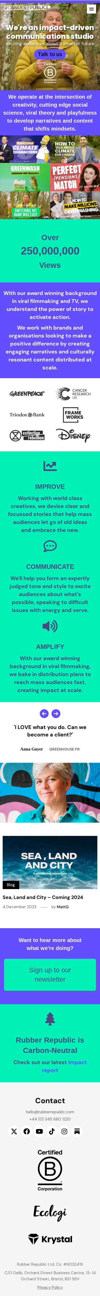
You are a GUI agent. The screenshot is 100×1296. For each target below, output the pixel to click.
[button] (91, 9)
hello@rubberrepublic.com (50, 1112)
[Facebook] (26, 1131)
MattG (63, 907)
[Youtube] (39, 1131)
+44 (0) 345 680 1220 (50, 1119)
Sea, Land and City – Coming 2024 (43, 897)
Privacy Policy (50, 1287)
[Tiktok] (52, 1131)
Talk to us (50, 54)
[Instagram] (64, 1131)
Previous (44, 713)
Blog (11, 884)
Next (56, 713)
